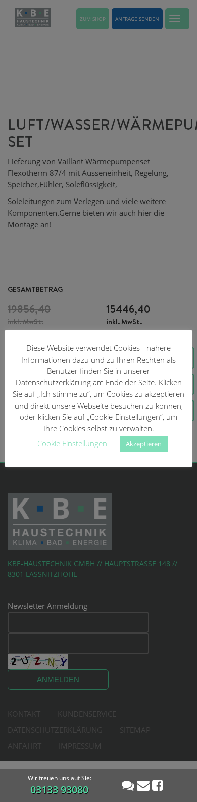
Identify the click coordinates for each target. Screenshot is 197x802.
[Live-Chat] (128, 784)
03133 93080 (59, 789)
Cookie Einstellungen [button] (72, 443)
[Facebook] (157, 784)
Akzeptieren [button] (144, 443)
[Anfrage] (143, 784)
